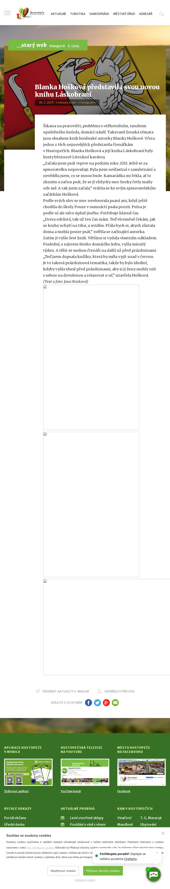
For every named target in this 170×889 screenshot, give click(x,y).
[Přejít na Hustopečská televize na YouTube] (85, 772)
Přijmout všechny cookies (103, 870)
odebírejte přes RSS (119, 691)
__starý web (32, 45)
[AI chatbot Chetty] (153, 874)
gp (106, 703)
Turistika (77, 14)
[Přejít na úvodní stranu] (30, 13)
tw (97, 703)
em (115, 703)
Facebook (123, 791)
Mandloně (125, 824)
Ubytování (148, 824)
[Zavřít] (163, 833)
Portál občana (15, 818)
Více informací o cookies (40, 847)
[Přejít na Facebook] (141, 772)
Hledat (162, 14)
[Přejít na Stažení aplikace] (28, 772)
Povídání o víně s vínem (88, 824)
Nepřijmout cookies (63, 870)
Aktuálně (58, 14)
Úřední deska (14, 824)
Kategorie (57, 46)
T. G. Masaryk (151, 818)
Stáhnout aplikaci (16, 791)
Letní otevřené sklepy (86, 818)
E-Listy (73, 46)
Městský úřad (124, 14)
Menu (7, 13)
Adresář (145, 14)
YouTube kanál (71, 791)
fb (88, 703)
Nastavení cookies (85, 880)
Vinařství (124, 818)
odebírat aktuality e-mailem (65, 691)
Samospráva (99, 14)
